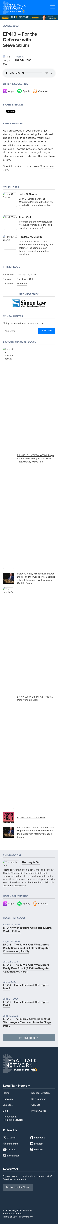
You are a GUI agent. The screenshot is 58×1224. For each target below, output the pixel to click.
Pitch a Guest (38, 1111)
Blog (5, 1111)
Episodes (8, 1105)
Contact (35, 1105)
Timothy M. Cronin (30, 237)
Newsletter (13, 1156)
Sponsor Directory (40, 1093)
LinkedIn (38, 1144)
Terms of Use (10, 1217)
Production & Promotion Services (13, 1118)
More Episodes (27, 1038)
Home (6, 1093)
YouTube (11, 1149)
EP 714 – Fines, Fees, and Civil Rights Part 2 (26, 987)
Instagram (12, 1144)
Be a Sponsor (38, 1099)
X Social (11, 1137)
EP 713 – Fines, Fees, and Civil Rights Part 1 (26, 1004)
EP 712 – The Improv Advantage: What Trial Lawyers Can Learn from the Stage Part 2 (27, 1022)
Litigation (22, 283)
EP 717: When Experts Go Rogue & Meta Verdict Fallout (27, 929)
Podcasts (8, 1099)
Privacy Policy (25, 1217)
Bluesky (38, 1149)
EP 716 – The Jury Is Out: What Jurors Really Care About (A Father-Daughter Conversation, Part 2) (26, 947)
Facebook (39, 1137)
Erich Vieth (25, 217)
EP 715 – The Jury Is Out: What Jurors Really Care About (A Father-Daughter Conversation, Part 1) (26, 968)
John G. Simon (28, 194)
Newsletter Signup (20, 1187)
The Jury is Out (23, 60)
